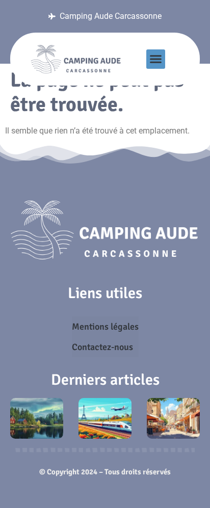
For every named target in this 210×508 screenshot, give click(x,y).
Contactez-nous (102, 347)
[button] (156, 59)
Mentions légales (105, 326)
